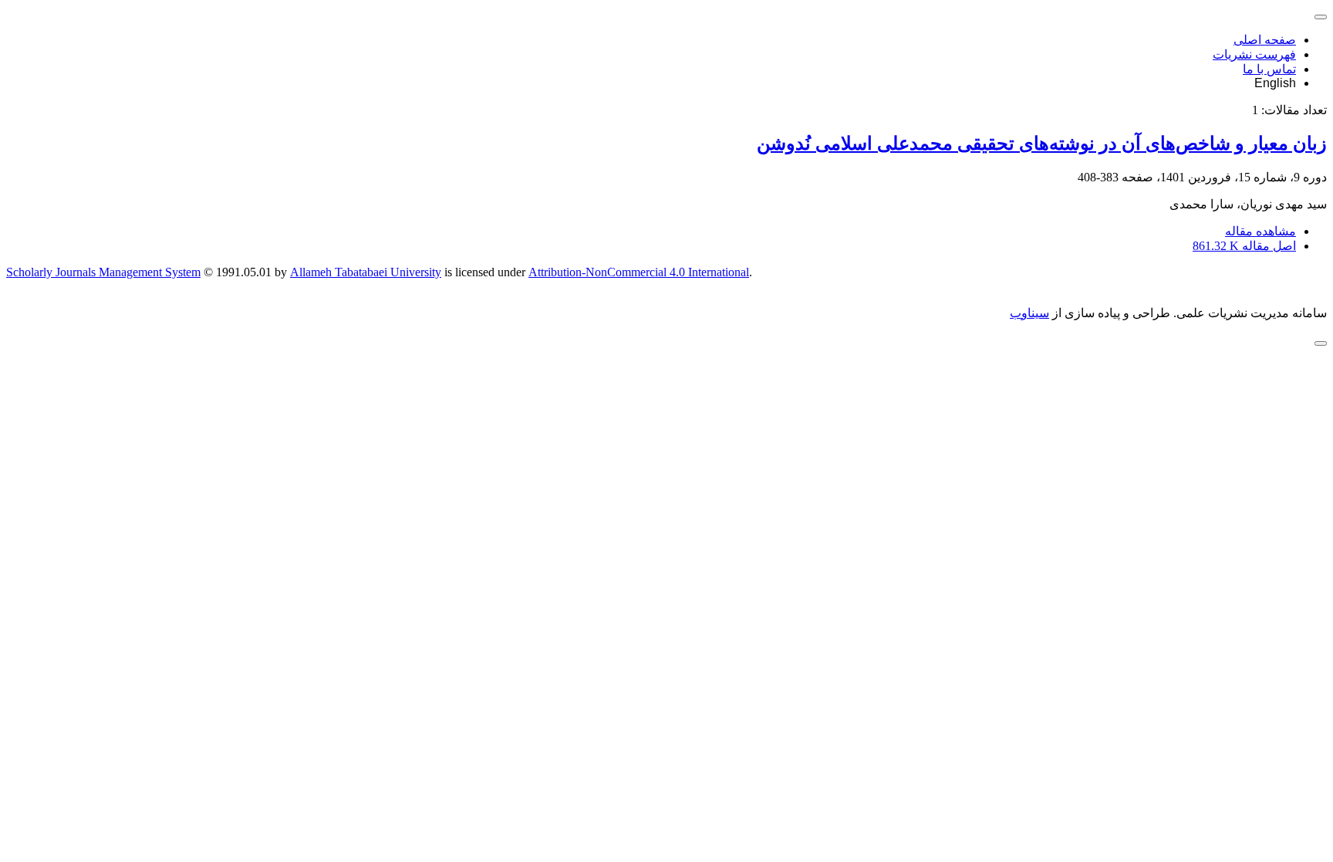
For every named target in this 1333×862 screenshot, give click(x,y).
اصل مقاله (1244, 245)
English (1275, 83)
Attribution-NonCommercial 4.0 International (638, 272)
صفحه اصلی (1264, 39)
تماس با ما (1269, 69)
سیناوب (1029, 312)
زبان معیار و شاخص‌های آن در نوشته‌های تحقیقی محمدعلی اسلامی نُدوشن (1042, 144)
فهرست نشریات (1254, 54)
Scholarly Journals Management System (103, 272)
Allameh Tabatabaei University (365, 272)
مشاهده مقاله (1260, 231)
